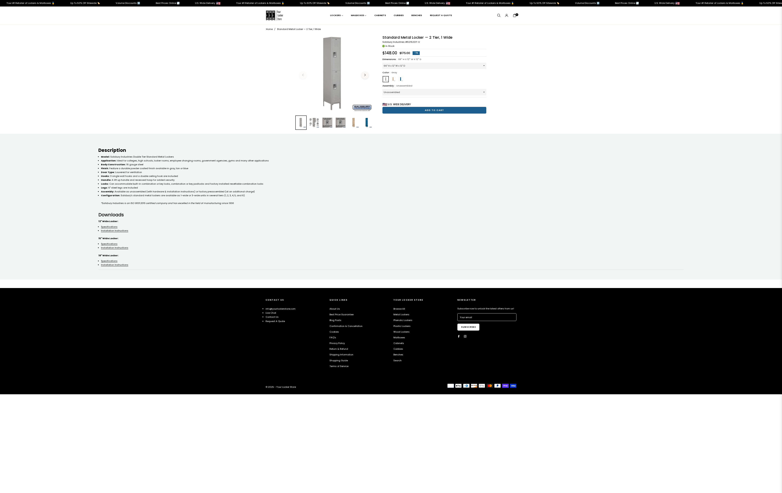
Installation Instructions (114, 230)
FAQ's (332, 337)
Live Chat (271, 312)
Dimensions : (401, 59)
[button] (499, 15)
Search (397, 360)
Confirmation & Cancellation (345, 326)
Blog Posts (335, 320)
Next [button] (365, 75)
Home (269, 29)
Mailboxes (399, 337)
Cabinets (398, 343)
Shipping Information (341, 354)
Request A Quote (275, 321)
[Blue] (401, 79)
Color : (389, 72)
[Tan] (393, 79)
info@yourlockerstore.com (280, 308)
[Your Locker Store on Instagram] (465, 336)
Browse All (399, 308)
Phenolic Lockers (402, 320)
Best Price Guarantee (341, 314)
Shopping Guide (338, 360)
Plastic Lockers (402, 326)
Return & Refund (338, 349)
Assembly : (397, 85)
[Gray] (386, 79)
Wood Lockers (401, 331)
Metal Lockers (401, 314)
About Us (334, 308)
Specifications (109, 226)
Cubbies (398, 349)
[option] (334, 73)
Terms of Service (338, 366)
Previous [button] (302, 75)
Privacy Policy (337, 343)
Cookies (334, 331)
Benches (398, 354)
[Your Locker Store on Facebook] (458, 336)
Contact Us (272, 317)
